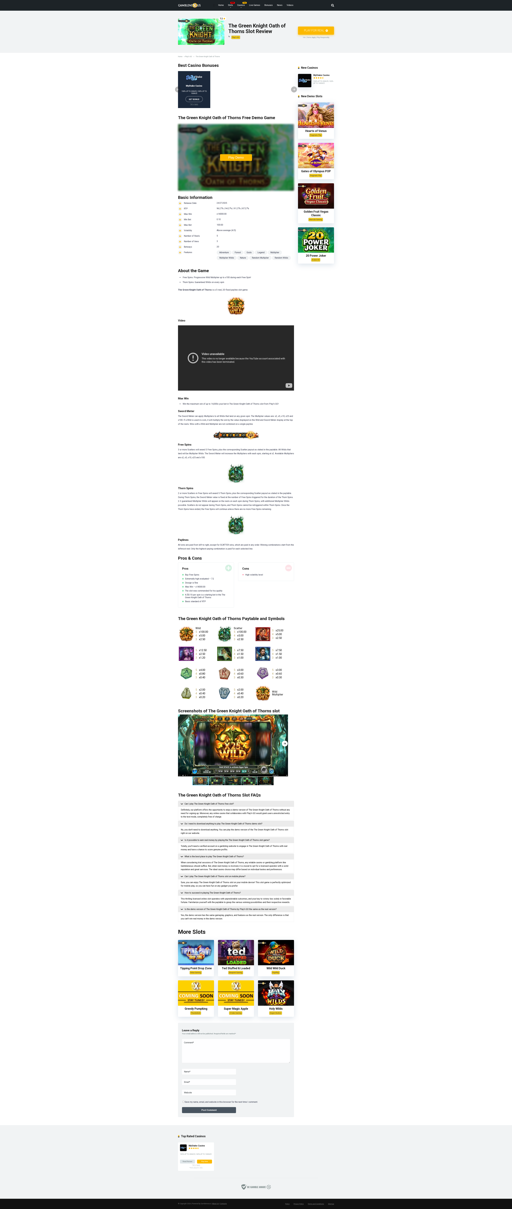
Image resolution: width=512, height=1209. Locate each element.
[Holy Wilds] (276, 1005)
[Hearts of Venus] (316, 127)
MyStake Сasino (194, 86)
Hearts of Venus (316, 131)
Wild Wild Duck (276, 968)
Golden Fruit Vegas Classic (316, 213)
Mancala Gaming (315, 220)
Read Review (187, 1161)
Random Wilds (281, 258)
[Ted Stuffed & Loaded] (236, 964)
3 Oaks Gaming (235, 1013)
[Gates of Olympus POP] (316, 167)
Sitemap (331, 1204)
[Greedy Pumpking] (196, 1005)
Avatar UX (315, 260)
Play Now (204, 1161)
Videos (290, 5)
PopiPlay (275, 973)
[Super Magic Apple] (236, 1005)
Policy (287, 1204)
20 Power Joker (316, 255)
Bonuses (268, 5)
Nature (243, 258)
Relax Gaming (195, 973)
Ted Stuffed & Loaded (236, 968)
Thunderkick (195, 1013)
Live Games (254, 5)
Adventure (224, 252)
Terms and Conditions (316, 1204)
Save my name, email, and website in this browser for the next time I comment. (221, 1102)
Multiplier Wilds (226, 258)
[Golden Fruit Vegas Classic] (316, 208)
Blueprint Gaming (235, 973)
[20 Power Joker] (316, 252)
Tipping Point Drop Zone (196, 968)
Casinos (241, 5)
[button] (285, 744)
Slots (230, 5)
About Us (215, 1204)
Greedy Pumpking (196, 1008)
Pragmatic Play (315, 135)
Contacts (223, 1204)
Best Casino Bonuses (198, 65)
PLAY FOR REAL (314, 30)
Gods (249, 252)
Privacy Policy (299, 1204)
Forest (238, 252)
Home (221, 5)
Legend (261, 252)
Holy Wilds (276, 1008)
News (279, 5)
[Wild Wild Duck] (276, 964)
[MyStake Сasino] (304, 86)
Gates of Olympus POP (316, 171)
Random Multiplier (260, 258)
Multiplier (274, 252)
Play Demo (236, 157)
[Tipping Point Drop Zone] (196, 964)
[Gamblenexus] (189, 4)
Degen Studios (275, 1013)
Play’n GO (235, 37)
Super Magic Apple (236, 1008)
